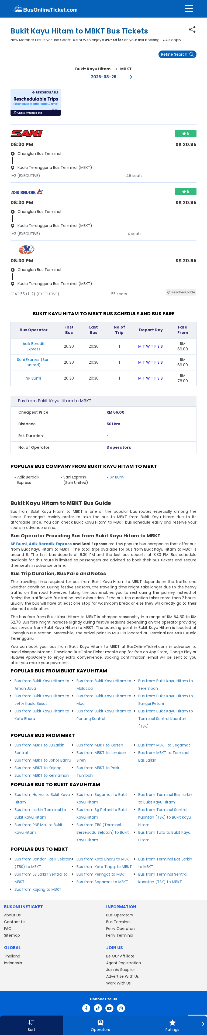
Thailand (12, 956)
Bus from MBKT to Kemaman (42, 775)
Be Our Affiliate (120, 956)
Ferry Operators (121, 928)
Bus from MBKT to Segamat (164, 745)
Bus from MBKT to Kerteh (100, 745)
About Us (12, 915)
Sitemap (12, 935)
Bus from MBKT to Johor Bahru (43, 760)
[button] (36, 102)
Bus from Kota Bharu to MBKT (104, 859)
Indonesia (13, 963)
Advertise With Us (122, 976)
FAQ (8, 928)
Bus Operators (119, 915)
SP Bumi (33, 378)
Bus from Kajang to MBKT (38, 889)
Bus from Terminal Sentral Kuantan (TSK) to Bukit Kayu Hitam (164, 817)
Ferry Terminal (119, 935)
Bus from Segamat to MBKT (102, 882)
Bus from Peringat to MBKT (101, 874)
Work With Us (118, 983)
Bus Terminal (118, 922)
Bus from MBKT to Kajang (38, 768)
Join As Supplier (120, 969)
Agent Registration (123, 963)
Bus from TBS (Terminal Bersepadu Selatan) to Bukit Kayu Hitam (103, 832)
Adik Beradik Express (50, 544)
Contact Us (14, 922)
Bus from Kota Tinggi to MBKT (104, 866)
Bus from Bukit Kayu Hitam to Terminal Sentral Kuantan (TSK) (165, 718)
